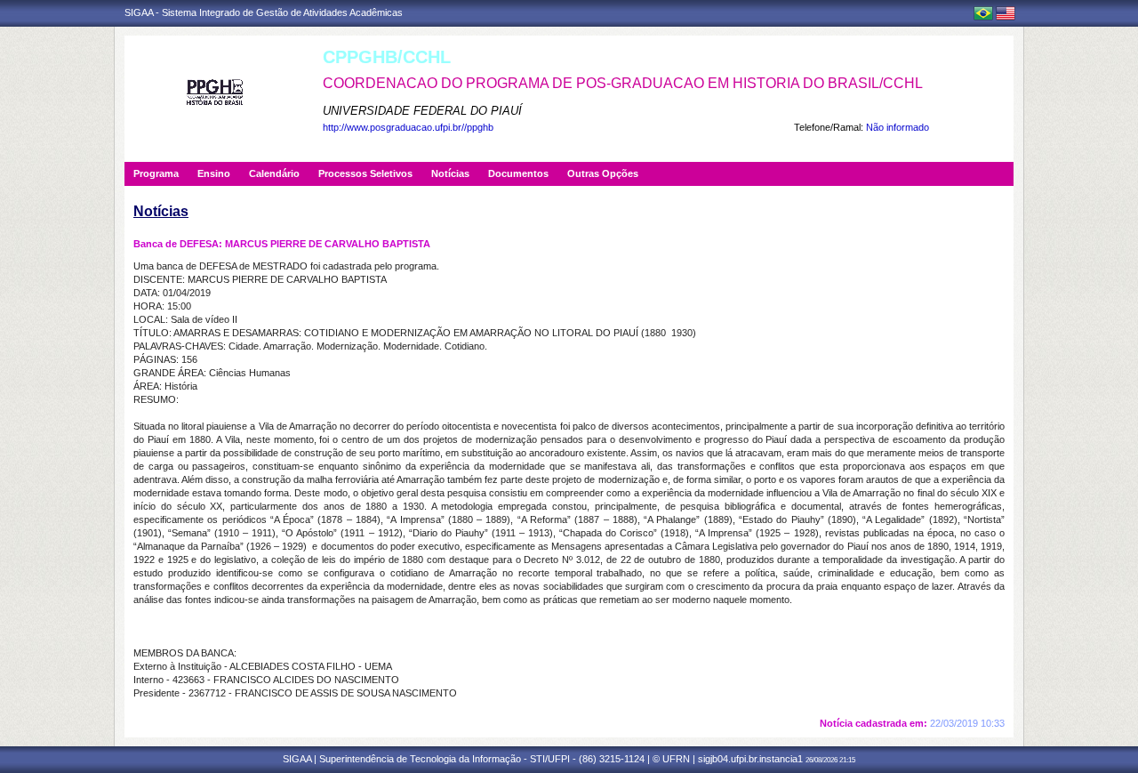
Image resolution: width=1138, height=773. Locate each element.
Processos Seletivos (365, 173)
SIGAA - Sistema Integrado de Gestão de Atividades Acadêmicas (263, 12)
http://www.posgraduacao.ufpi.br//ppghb (408, 127)
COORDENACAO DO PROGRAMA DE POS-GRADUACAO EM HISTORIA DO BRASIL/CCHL (623, 83)
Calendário (274, 173)
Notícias (450, 173)
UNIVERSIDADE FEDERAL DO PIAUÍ (422, 110)
